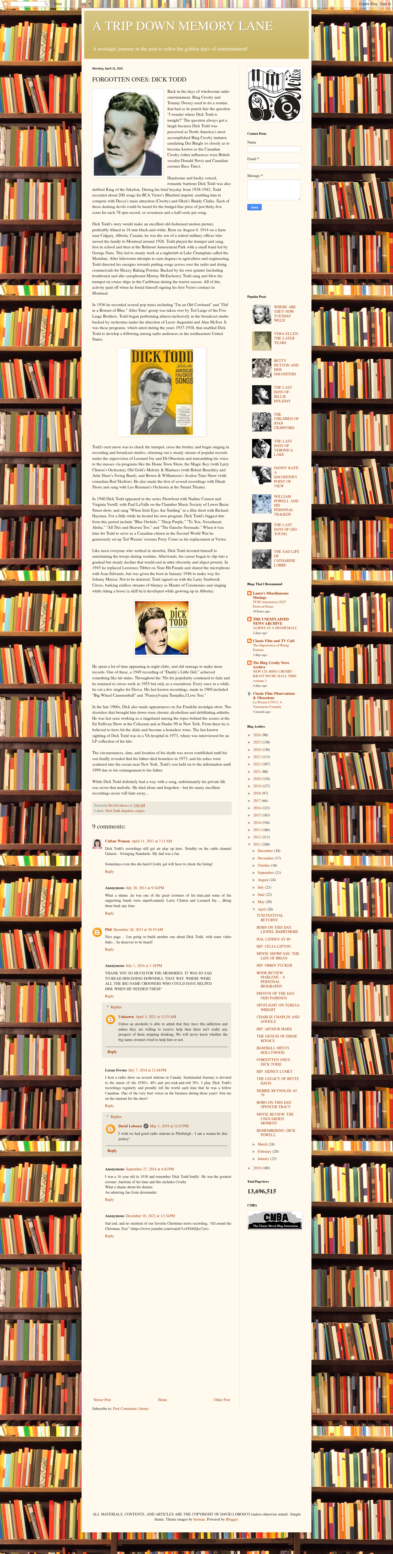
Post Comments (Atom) (131, 1408)
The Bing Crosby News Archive (271, 665)
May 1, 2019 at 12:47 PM (169, 1125)
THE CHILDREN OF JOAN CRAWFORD (286, 421)
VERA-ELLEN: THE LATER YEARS (286, 338)
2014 (257, 822)
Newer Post (102, 1399)
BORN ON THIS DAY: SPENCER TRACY (274, 1104)
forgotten (127, 810)
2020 (257, 778)
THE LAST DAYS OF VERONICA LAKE (283, 447)
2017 (257, 800)
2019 (257, 785)
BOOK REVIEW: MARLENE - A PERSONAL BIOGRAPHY (271, 979)
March (263, 1144)
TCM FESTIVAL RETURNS (270, 917)
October (264, 865)
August (263, 879)
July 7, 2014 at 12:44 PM (147, 1070)
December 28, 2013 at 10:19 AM (138, 929)
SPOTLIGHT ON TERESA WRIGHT (278, 1007)
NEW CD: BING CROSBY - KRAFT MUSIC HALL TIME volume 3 (274, 676)
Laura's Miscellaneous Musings (270, 595)
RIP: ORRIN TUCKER (274, 965)
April (262, 909)
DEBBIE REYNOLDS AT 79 (277, 1093)
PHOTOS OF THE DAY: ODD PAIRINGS (276, 995)
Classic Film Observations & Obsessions (274, 695)
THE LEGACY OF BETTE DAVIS (278, 1081)
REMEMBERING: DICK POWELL (276, 1132)
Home (162, 1399)
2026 (257, 734)
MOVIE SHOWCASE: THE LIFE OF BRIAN (278, 956)
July (261, 887)
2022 (257, 763)
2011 (257, 844)
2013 (257, 829)
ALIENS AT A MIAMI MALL (275, 627)
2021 (257, 771)
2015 (257, 815)
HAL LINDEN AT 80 (273, 939)
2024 (257, 749)
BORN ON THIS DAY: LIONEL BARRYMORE (277, 929)
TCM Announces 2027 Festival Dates (269, 604)
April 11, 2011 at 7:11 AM (152, 840)
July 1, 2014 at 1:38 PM (144, 965)
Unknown (126, 1016)
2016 (257, 807)
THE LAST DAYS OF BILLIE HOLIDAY (283, 394)
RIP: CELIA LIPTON (274, 946)
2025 (257, 742)
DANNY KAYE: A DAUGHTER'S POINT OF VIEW (286, 476)
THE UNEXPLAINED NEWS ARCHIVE (271, 621)
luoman (199, 1519)
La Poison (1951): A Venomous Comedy (267, 704)
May (261, 901)
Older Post (222, 1399)
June (261, 894)
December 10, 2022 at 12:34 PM (150, 1215)
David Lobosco (130, 1126)
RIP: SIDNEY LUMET (275, 1071)
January (264, 1158)
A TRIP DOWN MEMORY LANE (182, 25)
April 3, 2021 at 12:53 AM (156, 1016)
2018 (257, 793)
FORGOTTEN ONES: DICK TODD (274, 1062)
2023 (257, 756)
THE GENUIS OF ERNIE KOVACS (277, 1038)
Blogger (232, 1519)
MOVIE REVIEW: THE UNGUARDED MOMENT (275, 1119)
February (265, 1151)
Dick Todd (113, 810)
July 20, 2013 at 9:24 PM (145, 887)
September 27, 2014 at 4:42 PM (150, 1168)
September (266, 872)
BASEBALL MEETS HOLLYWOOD (273, 1050)
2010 (257, 1167)
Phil (108, 929)
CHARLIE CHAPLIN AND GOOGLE (278, 1019)
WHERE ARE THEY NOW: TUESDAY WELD (285, 313)
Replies (116, 1006)
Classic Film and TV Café (274, 640)
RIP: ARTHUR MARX (274, 1028)
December (266, 850)
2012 (257, 836)
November (266, 858)
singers (140, 810)
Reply (109, 871)
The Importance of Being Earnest (271, 647)
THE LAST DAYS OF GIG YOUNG (285, 529)
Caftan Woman (117, 841)
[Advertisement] (162, 1356)
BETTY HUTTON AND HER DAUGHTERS (286, 367)
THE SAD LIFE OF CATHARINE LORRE (286, 558)
